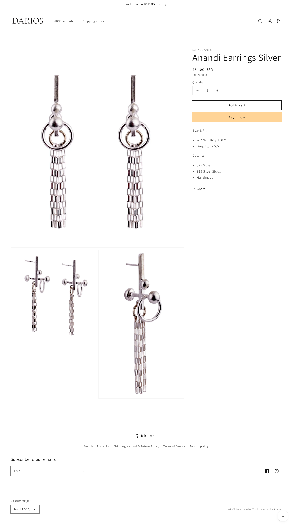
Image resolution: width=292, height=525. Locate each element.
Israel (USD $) (22, 509)
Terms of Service (174, 446)
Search (88, 446)
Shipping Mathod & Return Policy (136, 446)
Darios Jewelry (243, 509)
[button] (260, 21)
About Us (103, 446)
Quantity (197, 82)
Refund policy (198, 446)
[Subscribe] (83, 471)
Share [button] (201, 189)
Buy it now (237, 117)
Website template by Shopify (266, 509)
